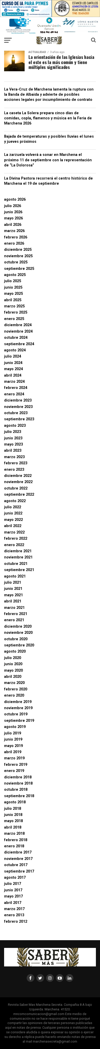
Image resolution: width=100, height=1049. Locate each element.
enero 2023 (14, 469)
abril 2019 (12, 752)
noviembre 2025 (18, 256)
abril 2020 (12, 676)
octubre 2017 (15, 865)
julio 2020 (12, 658)
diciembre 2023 (18, 400)
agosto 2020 (15, 651)
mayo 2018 (13, 821)
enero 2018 (14, 846)
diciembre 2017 (18, 852)
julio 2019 (12, 733)
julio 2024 (12, 356)
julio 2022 (12, 507)
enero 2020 (14, 695)
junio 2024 (13, 363)
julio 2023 (12, 432)
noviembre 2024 (18, 331)
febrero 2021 (15, 614)
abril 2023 (12, 450)
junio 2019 (13, 739)
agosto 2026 (15, 199)
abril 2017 (12, 903)
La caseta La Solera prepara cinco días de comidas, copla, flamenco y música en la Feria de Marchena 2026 (48, 118)
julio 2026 (12, 206)
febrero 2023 (15, 463)
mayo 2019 (13, 746)
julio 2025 (12, 281)
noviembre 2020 (18, 632)
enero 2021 (14, 620)
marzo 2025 (14, 306)
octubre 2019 (15, 714)
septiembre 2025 (19, 268)
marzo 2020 (14, 683)
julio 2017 (12, 884)
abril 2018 (12, 827)
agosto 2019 (15, 727)
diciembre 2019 (18, 702)
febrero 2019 (15, 764)
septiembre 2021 (19, 570)
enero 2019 (14, 771)
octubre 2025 (15, 262)
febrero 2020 (15, 689)
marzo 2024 (14, 381)
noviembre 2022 (18, 482)
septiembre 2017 (19, 871)
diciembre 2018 (18, 777)
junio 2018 (13, 815)
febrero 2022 (15, 538)
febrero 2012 (15, 921)
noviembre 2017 (18, 859)
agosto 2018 (15, 802)
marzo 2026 (14, 231)
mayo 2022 (13, 520)
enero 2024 (14, 394)
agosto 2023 (15, 425)
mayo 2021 (13, 595)
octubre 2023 (15, 413)
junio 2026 (13, 212)
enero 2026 (14, 243)
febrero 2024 (15, 388)
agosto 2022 (15, 501)
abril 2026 (12, 225)
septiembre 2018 (19, 796)
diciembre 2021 (18, 551)
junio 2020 (13, 664)
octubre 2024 (15, 337)
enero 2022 (14, 545)
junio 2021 (13, 588)
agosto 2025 (15, 275)
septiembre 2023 (19, 419)
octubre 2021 (15, 564)
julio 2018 (12, 808)
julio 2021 (12, 582)
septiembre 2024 (19, 344)
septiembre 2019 (19, 720)
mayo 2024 (13, 369)
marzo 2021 (14, 608)
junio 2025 (13, 287)
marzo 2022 (14, 532)
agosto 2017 (15, 877)
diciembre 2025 (18, 249)
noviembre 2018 (18, 783)
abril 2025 (12, 300)
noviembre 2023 (18, 407)
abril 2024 (12, 375)
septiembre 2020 (19, 645)
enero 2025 (14, 319)
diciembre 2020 (18, 626)
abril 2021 (12, 601)
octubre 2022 (15, 488)
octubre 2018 (15, 789)
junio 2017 (13, 890)
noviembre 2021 (18, 557)
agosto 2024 (15, 350)
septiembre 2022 (19, 494)
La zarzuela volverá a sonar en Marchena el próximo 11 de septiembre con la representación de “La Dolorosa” (48, 160)
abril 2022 (12, 526)
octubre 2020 (15, 639)
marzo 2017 (14, 909)
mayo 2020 (13, 670)
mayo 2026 (13, 218)
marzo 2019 (14, 758)
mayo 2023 (13, 444)
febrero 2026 (15, 237)
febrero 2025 (15, 312)
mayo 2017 (13, 896)
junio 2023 (13, 438)
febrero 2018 (15, 840)
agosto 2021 (15, 576)
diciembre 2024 (18, 325)
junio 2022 (13, 513)
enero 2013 (14, 915)
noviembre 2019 (18, 708)
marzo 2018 (14, 833)
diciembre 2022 (18, 476)
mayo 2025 (13, 293)
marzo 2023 (14, 457)
